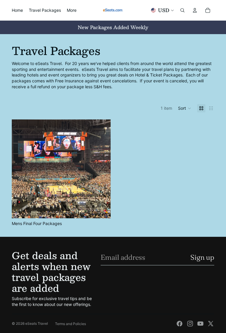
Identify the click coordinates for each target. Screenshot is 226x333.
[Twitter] (210, 323)
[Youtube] (200, 323)
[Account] (194, 10)
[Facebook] (179, 323)
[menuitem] (71, 10)
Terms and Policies (70, 324)
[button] (184, 108)
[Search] (182, 10)
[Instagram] (190, 323)
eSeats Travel (36, 323)
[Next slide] (102, 168)
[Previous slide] (20, 168)
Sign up (202, 257)
